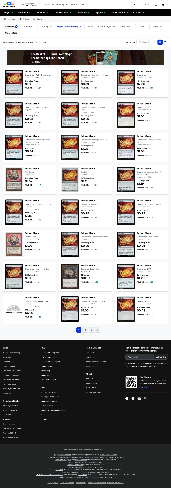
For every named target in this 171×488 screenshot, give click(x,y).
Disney (106, 472)
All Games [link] (7, 393)
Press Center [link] (91, 388)
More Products (118, 12)
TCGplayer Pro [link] (47, 406)
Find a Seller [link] (46, 375)
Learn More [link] (144, 387)
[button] (135, 4)
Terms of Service (67, 483)
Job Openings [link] (91, 383)
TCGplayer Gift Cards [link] (11, 389)
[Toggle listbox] (151, 42)
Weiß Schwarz (81, 460)
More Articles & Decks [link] (12, 437)
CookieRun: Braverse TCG (69, 477)
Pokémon (40, 12)
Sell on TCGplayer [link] (48, 392)
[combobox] (145, 42)
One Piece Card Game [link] (12, 371)
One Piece (81, 12)
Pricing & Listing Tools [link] (50, 397)
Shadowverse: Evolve (77, 462)
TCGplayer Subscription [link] (50, 362)
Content (137, 12)
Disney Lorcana (60, 12)
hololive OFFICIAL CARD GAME (81, 467)
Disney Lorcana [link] (9, 366)
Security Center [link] (92, 366)
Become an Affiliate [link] (93, 392)
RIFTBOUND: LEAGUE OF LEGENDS (49, 475)
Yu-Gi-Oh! (23, 12)
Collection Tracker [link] (48, 380)
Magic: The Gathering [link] (11, 353)
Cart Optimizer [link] (47, 366)
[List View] (165, 42)
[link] (9, 4)
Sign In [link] (147, 5)
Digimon (99, 12)
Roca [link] (43, 415)
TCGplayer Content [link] (10, 406)
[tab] (9, 19)
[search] (101, 4)
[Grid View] (160, 42)
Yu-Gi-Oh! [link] (7, 357)
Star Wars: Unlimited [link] (11, 380)
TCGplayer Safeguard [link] (50, 353)
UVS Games (82, 475)
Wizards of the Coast (108, 455)
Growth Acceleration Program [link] (53, 410)
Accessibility (81, 483)
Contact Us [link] (90, 353)
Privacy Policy (151, 366)
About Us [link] (89, 379)
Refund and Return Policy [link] (96, 362)
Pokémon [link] (6, 362)
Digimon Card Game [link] (11, 375)
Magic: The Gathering (62, 455)
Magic (7, 12)
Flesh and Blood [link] (9, 384)
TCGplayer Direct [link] (48, 357)
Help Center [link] (90, 357)
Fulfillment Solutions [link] (49, 401)
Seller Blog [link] (45, 419)
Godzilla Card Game (75, 465)
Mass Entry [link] (45, 371)
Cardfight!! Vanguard (63, 460)
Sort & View (130, 42)
